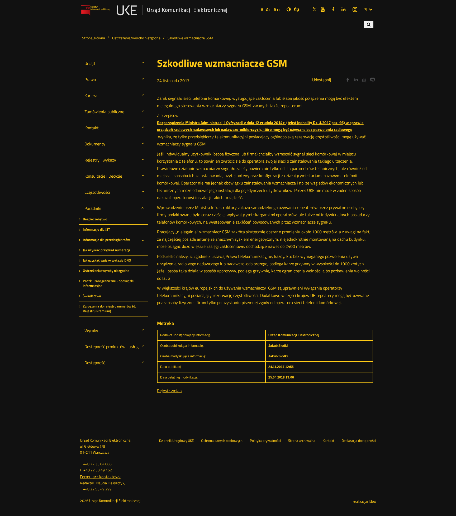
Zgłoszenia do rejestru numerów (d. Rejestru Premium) (109, 309)
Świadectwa (92, 296)
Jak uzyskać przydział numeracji (106, 250)
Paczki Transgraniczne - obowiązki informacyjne (108, 283)
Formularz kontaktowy (100, 477)
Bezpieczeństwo (95, 219)
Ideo (372, 501)
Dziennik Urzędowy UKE (176, 440)
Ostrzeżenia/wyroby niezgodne (106, 270)
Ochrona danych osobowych (222, 440)
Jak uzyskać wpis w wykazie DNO (107, 260)
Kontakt (328, 440)
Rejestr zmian (169, 390)
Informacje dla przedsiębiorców (106, 239)
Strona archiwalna (301, 440)
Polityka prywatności (265, 440)
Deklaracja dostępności (359, 440)
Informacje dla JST (96, 229)
